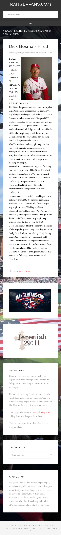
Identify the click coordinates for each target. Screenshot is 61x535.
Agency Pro (35, 526)
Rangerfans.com (30, 4)
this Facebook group (41, 412)
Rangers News (24, 271)
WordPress (44, 528)
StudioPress (28, 528)
